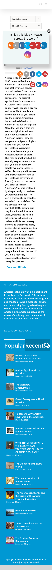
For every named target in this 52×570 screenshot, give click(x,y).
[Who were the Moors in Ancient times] (10, 480)
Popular (14, 345)
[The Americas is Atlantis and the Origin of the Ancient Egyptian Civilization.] (10, 495)
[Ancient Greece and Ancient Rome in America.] (10, 430)
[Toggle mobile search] (40, 4)
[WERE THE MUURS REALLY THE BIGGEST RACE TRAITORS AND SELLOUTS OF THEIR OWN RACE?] (10, 445)
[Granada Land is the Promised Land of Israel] (10, 357)
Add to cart (11, 267)
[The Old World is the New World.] (10, 465)
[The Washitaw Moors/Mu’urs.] (10, 386)
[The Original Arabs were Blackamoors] (10, 540)
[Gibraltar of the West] (10, 512)
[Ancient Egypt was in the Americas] (10, 372)
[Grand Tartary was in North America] (10, 401)
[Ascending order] (38, 19)
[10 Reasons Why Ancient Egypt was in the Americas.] (10, 416)
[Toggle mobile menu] (46, 4)
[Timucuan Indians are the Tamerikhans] (10, 525)
